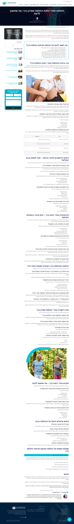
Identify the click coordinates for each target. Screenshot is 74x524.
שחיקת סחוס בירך (64, 512)
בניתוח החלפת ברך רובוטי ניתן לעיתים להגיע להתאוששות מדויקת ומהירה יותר (48, 36)
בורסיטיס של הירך (64, 514)
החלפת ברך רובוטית (44, 4)
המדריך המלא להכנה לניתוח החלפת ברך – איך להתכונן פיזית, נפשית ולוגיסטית (11, 65)
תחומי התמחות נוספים (34, 4)
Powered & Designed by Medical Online (13, 520)
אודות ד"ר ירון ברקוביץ (62, 4)
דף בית (70, 4)
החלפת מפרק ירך (53, 4)
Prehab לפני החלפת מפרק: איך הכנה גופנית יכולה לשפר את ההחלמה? (11, 58)
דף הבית (67, 27)
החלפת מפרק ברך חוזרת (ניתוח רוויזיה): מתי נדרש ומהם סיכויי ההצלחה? (11, 52)
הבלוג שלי (26, 4)
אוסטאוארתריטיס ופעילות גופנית (11, 70)
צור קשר (21, 4)
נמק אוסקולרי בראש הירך (63, 513)
